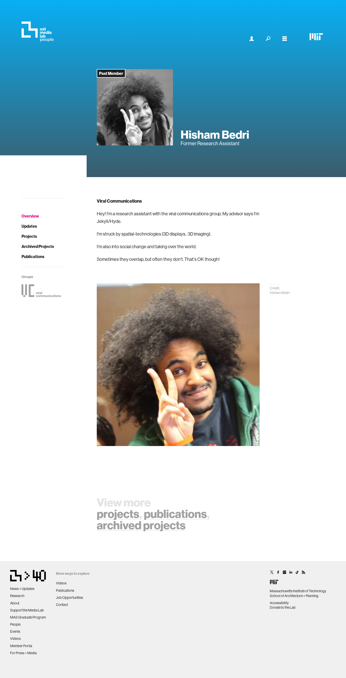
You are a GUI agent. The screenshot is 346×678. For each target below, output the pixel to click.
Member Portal (21, 646)
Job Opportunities (69, 597)
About (14, 603)
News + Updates (22, 588)
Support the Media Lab (27, 610)
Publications (33, 256)
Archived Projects (38, 246)
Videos (15, 638)
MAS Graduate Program (28, 617)
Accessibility (279, 603)
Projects (29, 236)
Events (15, 631)
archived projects (141, 525)
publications (175, 513)
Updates (29, 226)
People (15, 624)
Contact (62, 604)
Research (17, 596)
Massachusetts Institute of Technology (298, 591)
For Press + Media (23, 653)
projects (118, 513)
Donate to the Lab (283, 607)
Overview (30, 216)
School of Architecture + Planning (294, 596)
